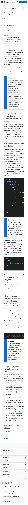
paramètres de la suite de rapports (12, 327)
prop (7, 438)
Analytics (16, 12)
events (7, 435)
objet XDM (14, 149)
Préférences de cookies (8, 494)
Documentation (8, 12)
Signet (6, 25)
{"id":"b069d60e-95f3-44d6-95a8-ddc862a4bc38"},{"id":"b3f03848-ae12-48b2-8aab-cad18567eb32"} (13, 33)
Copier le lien (12, 25)
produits (8, 431)
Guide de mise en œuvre (12, 15)
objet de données (16, 240)
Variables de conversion (14, 132)
